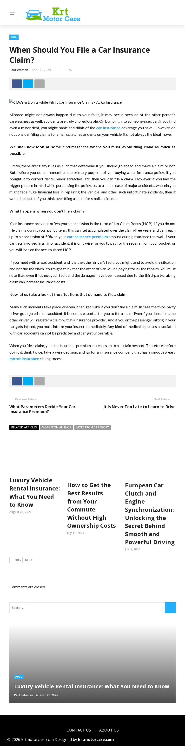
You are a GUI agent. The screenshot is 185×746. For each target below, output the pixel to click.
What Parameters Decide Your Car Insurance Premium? (42, 409)
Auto (14, 37)
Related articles (24, 427)
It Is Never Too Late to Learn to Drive (140, 406)
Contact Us (78, 730)
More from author (56, 427)
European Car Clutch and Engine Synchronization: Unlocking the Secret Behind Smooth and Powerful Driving (150, 513)
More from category (92, 427)
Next (28, 560)
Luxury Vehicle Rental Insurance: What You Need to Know (34, 492)
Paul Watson (18, 70)
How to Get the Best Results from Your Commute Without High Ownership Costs (91, 505)
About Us (109, 730)
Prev (17, 560)
